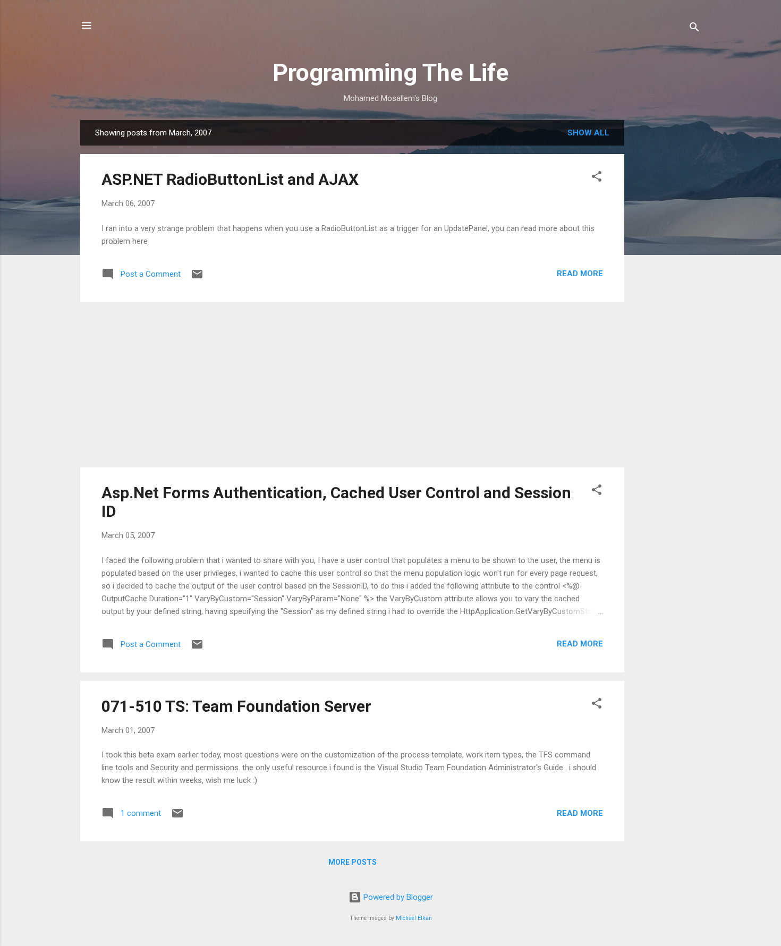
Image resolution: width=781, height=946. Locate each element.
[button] (596, 178)
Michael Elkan (414, 918)
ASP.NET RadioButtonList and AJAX (230, 179)
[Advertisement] (667, 279)
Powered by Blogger (397, 897)
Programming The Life (390, 72)
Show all (588, 133)
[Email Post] (197, 278)
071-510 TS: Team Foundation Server (236, 706)
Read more (580, 273)
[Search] (694, 29)
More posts (352, 862)
